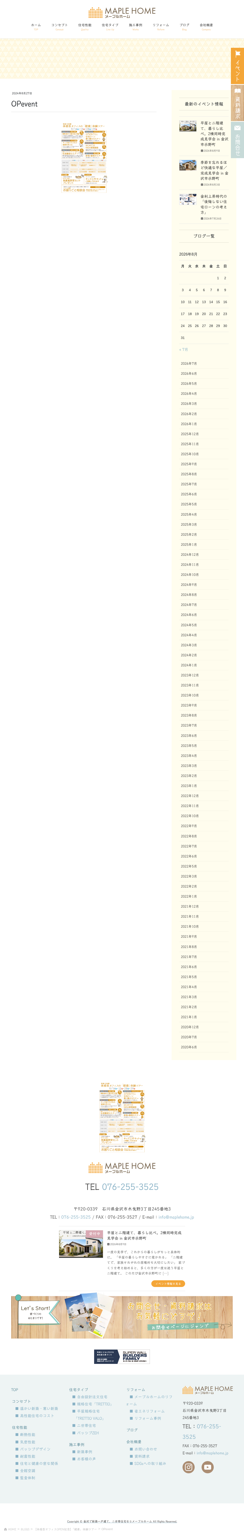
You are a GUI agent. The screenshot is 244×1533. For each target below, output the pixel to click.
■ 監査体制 (25, 1478)
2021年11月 (190, 916)
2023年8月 (189, 715)
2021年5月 (189, 977)
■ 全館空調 (25, 1471)
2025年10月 (190, 454)
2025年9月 (189, 464)
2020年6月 (189, 1047)
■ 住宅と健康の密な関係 (36, 1463)
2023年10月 (190, 695)
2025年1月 (189, 544)
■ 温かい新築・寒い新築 (36, 1408)
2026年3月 (189, 403)
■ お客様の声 (84, 1459)
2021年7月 (189, 957)
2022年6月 (189, 856)
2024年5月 (189, 625)
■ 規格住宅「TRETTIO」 (93, 1404)
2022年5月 (189, 866)
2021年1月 (189, 1017)
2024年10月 (190, 574)
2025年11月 (190, 444)
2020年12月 (190, 1027)
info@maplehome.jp (176, 1217)
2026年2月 (189, 414)
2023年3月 (189, 765)
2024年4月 (189, 635)
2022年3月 (189, 876)
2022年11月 (190, 806)
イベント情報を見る (168, 1283)
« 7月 (183, 349)
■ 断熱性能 (25, 1435)
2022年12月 (190, 796)
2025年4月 (189, 514)
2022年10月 (190, 816)
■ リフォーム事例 (145, 1418)
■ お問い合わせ (143, 1449)
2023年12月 (190, 675)
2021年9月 (189, 936)
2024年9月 (189, 584)
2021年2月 (189, 1007)
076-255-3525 (130, 1186)
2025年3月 (189, 524)
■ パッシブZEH (85, 1433)
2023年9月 (189, 705)
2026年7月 (189, 363)
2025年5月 (189, 504)
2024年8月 (189, 594)
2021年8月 (189, 947)
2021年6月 (189, 967)
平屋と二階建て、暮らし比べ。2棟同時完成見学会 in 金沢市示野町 (214, 133)
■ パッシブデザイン (33, 1449)
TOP (14, 1390)
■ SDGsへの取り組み (147, 1463)
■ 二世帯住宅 (84, 1425)
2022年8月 (189, 836)
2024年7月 (189, 604)
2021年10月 (190, 926)
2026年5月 (189, 383)
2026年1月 (189, 424)
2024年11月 (190, 564)
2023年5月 (189, 745)
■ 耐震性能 (25, 1456)
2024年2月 (189, 655)
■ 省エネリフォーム (147, 1411)
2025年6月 (189, 494)
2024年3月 (189, 645)
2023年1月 (189, 786)
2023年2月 (189, 775)
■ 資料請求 (139, 1456)
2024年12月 (190, 554)
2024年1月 (189, 665)
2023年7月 (189, 725)
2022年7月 (189, 846)
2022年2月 (189, 886)
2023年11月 (190, 685)
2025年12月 (190, 434)
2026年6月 (189, 373)
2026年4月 (189, 393)
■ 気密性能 (25, 1442)
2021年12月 (190, 906)
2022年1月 (189, 896)
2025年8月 (189, 474)
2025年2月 (189, 534)
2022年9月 (189, 826)
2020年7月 (189, 1037)
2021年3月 (189, 997)
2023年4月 (189, 755)
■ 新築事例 (82, 1452)
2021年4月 (189, 987)
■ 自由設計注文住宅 (89, 1397)
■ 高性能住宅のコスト (34, 1416)
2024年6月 (189, 614)
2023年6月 (189, 735)
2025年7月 (189, 484)
